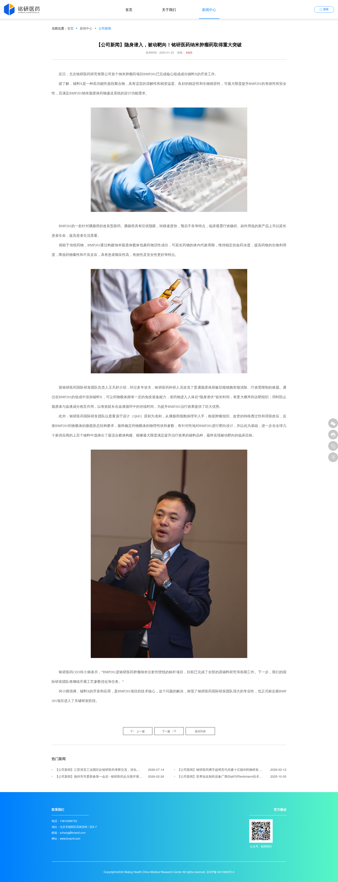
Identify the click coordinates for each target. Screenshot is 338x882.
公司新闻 (105, 28)
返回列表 (200, 731)
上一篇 (141, 731)
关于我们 (169, 9)
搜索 (326, 9)
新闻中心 (209, 9)
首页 (128, 9)
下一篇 (166, 731)
